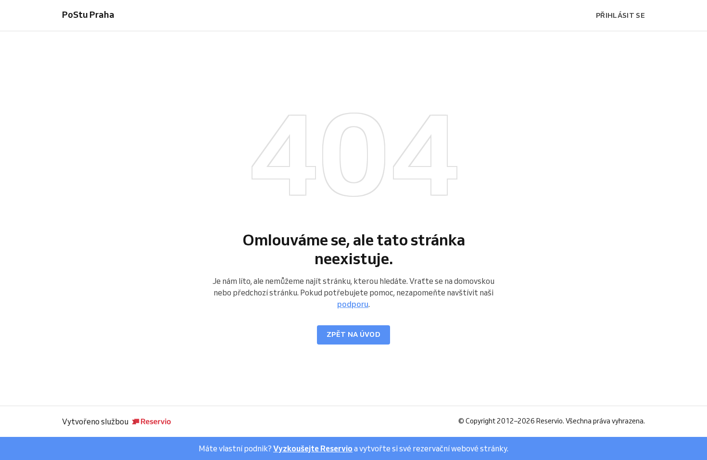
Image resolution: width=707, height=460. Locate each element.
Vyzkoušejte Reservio (313, 448)
